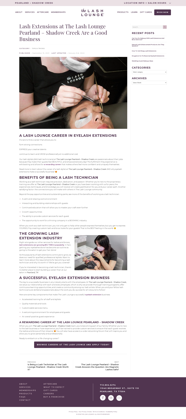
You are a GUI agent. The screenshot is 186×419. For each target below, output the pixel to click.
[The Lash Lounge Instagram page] (111, 398)
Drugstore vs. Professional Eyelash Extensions (148, 56)
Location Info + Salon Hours (145, 3)
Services (25, 387)
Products (123, 12)
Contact (25, 400)
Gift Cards (146, 12)
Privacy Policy (73, 411)
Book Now (162, 12)
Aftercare (43, 12)
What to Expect (54, 387)
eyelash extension (93, 295)
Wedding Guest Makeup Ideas (142, 61)
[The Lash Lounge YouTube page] (119, 398)
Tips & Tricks (38, 48)
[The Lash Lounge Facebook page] (103, 397)
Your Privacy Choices (85, 411)
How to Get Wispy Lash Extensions (144, 51)
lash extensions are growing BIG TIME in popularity (41, 245)
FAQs (22, 397)
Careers (48, 394)
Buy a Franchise (54, 397)
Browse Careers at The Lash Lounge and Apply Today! (73, 345)
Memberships (58, 12)
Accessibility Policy (111, 411)
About (23, 384)
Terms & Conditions (99, 411)
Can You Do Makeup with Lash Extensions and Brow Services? (148, 38)
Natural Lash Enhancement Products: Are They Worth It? (148, 45)
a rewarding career (52, 164)
